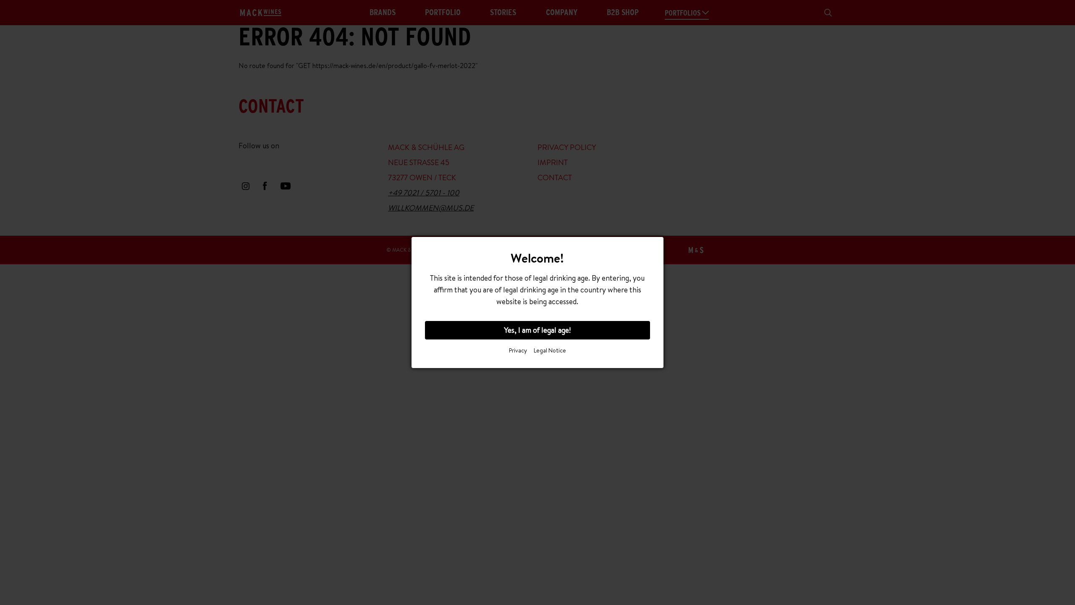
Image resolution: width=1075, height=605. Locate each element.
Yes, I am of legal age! (537, 330)
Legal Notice (550, 350)
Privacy (518, 350)
